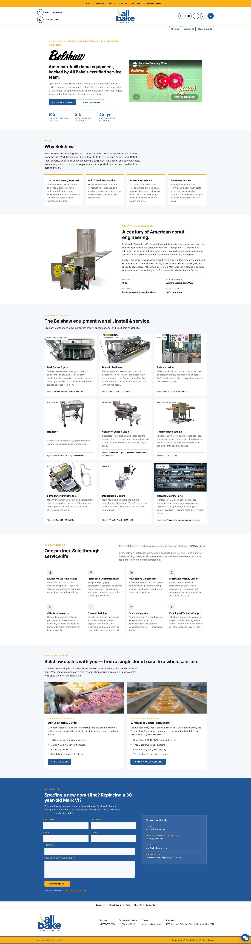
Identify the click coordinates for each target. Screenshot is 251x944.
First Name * (50, 819)
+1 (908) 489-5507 (127, 924)
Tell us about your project (59, 858)
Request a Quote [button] (62, 102)
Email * (47, 832)
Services (123, 3)
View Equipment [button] (90, 102)
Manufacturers (153, 3)
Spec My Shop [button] (59, 761)
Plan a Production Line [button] (148, 761)
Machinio (59, 940)
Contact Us (189, 28)
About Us (175, 28)
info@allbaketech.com (157, 848)
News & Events (205, 28)
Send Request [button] (57, 883)
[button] (100, 3)
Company (49, 845)
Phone (94, 832)
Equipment (99, 3)
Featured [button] (136, 3)
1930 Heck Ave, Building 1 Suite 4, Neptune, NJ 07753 (190, 924)
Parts (112, 3)
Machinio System (43, 940)
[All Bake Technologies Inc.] (49, 922)
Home (88, 3)
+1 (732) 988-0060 (53, 12)
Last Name (96, 819)
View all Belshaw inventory (75, 890)
